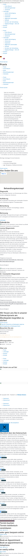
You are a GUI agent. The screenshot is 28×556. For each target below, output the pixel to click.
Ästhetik (7, 20)
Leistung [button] (2, 468)
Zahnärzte (7, 9)
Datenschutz (6, 400)
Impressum (6, 398)
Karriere (5, 25)
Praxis (4, 4)
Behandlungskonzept (10, 7)
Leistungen (6, 11)
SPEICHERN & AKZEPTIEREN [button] (7, 520)
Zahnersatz (7, 15)
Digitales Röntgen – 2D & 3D (12, 23)
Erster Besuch (8, 6)
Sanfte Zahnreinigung (10, 13)
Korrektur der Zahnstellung (11, 22)
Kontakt (5, 27)
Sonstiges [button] (2, 503)
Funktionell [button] (2, 456)
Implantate (7, 16)
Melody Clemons (21, 394)
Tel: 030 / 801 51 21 (5, 335)
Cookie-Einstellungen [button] (5, 422)
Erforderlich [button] (3, 510)
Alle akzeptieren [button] (15, 422)
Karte (4, 70)
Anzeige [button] (2, 491)
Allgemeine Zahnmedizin (11, 18)
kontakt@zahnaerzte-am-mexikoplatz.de (11, 337)
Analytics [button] (2, 478)
